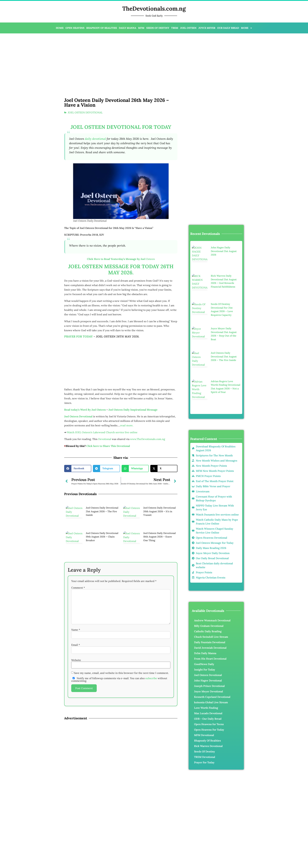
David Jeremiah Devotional (210, 647)
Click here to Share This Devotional (108, 518)
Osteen (121, 276)
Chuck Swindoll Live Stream (211, 636)
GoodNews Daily (204, 664)
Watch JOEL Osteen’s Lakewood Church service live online (102, 504)
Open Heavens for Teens (209, 724)
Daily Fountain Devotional (209, 642)
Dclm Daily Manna (205, 653)
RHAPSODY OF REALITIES (101, 27)
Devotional (104, 511)
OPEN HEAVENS (74, 27)
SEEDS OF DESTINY (157, 27)
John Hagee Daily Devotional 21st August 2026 (224, 251)
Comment (78, 760)
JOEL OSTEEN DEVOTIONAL (85, 112)
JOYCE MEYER (206, 27)
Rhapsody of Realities (137, 610)
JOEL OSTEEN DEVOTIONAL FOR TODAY (121, 144)
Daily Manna (160, 610)
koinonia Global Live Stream (211, 702)
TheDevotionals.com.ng (154, 8)
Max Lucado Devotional (208, 713)
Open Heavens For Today (209, 729)
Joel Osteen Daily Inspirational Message (133, 482)
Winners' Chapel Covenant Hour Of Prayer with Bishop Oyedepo (127, 619)
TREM (174, 27)
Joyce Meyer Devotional (99, 615)
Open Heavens (112, 610)
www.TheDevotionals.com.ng (147, 511)
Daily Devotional (91, 610)
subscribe (151, 851)
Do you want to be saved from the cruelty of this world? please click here (121, 525)
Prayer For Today (204, 762)
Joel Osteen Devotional (208, 675)
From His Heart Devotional (210, 658)
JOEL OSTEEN (188, 27)
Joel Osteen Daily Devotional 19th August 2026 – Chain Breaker (102, 709)
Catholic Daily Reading (208, 631)
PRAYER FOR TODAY (78, 353)
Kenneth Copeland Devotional (212, 696)
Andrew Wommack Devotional (212, 620)
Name (75, 802)
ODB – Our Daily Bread (208, 718)
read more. (126, 497)
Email (75, 817)
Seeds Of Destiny (204, 751)
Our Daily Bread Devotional (132, 615)
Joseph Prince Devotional (209, 686)
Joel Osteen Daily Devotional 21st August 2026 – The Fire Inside (102, 684)
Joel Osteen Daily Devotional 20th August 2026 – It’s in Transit (159, 684)
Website (76, 832)
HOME (60, 27)
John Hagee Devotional (208, 680)
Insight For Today (204, 669)
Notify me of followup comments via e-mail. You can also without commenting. (119, 852)
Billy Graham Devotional (208, 625)
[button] (77, 641)
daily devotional (95, 156)
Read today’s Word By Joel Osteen (85, 482)
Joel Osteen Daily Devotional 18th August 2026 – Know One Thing (159, 709)
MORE (244, 27)
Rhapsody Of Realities (207, 740)
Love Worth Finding (206, 707)
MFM (141, 27)
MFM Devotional (204, 735)
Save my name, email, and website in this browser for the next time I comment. (121, 845)
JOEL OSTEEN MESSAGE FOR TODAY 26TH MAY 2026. (121, 286)
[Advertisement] (105, 59)
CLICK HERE (141, 597)
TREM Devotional (204, 757)
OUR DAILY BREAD (228, 27)
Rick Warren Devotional (208, 746)
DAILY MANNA (127, 27)
